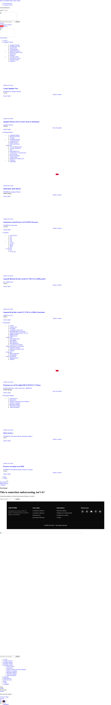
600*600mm (14, 343)
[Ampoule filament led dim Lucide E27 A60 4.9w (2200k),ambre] (57, 264)
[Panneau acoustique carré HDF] (57, 452)
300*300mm (13, 340)
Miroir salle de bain (15, 144)
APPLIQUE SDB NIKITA (12, 189)
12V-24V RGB (15, 148)
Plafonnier (12, 61)
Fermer (2, 688)
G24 (11, 241)
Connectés (9, 248)
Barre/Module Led (14, 151)
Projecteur (12, 55)
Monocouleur (14, 353)
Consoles (12, 138)
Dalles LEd (9, 337)
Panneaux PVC (14, 398)
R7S (11, 247)
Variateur (12, 350)
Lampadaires (14, 141)
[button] (57, 94)
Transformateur (14, 157)
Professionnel (37, 515)
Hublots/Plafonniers (15, 51)
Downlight (12, 328)
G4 (12, 243)
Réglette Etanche (14, 334)
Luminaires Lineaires (16, 330)
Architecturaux (15, 46)
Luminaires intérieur (38, 510)
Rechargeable (13, 355)
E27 (11, 237)
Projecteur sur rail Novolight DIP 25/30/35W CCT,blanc (22, 385)
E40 (11, 240)
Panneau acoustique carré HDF (13, 466)
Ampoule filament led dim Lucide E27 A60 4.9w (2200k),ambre (24, 279)
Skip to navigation (5, 0)
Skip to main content (15, 0)
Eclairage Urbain (14, 56)
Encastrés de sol (15, 58)
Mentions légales (62, 510)
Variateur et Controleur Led (17, 158)
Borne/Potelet (13, 48)
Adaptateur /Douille (15, 347)
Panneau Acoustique (15, 403)
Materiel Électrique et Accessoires (15, 346)
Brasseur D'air (15, 136)
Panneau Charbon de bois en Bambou (19, 401)
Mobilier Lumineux (16, 52)
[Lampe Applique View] (57, 74)
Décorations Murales (16, 436)
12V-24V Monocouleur (16, 147)
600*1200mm (13, 341)
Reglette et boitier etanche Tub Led (19, 333)
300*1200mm (15, 339)
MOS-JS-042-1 (8, 433)
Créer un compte (4, 697)
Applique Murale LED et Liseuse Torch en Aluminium (21, 122)
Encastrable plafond (15, 139)
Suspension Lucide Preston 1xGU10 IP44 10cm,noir (20, 222)
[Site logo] (8, 20)
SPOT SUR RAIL (11, 356)
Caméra (12, 325)
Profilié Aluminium (15, 155)
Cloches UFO (13, 327)
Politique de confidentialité (64, 513)
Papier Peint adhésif (12, 674)
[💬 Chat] (3, 701)
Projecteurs (9, 352)
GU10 (11, 244)
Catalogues (3, 485)
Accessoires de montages (16, 344)
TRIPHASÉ (28, 388)
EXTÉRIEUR (7, 91)
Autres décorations (14, 407)
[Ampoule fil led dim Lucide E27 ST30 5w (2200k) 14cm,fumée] (57, 297)
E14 (11, 238)
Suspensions (13, 54)
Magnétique (14, 358)
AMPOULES (9, 282)
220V (11, 150)
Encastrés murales (14, 59)
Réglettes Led (13, 336)
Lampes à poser (14, 142)
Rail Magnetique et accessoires (18, 331)
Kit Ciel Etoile (13, 154)
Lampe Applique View (10, 88)
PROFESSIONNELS (9, 388)
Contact (59, 517)
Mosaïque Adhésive (15, 404)
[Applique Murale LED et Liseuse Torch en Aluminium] (57, 107)
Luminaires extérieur (38, 513)
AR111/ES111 (13, 235)
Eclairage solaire (14, 49)
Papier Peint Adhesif (15, 406)
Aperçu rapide (7, 96)
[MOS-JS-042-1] (57, 418)
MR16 (11, 246)
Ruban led (9, 145)
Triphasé (12, 359)
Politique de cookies (62, 515)
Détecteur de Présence (17, 349)
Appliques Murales (15, 45)
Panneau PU (13, 400)
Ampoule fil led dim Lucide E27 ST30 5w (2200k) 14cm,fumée (24, 312)
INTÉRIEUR (6, 192)
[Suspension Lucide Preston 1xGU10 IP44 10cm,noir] (57, 207)
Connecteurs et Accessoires (18, 152)
